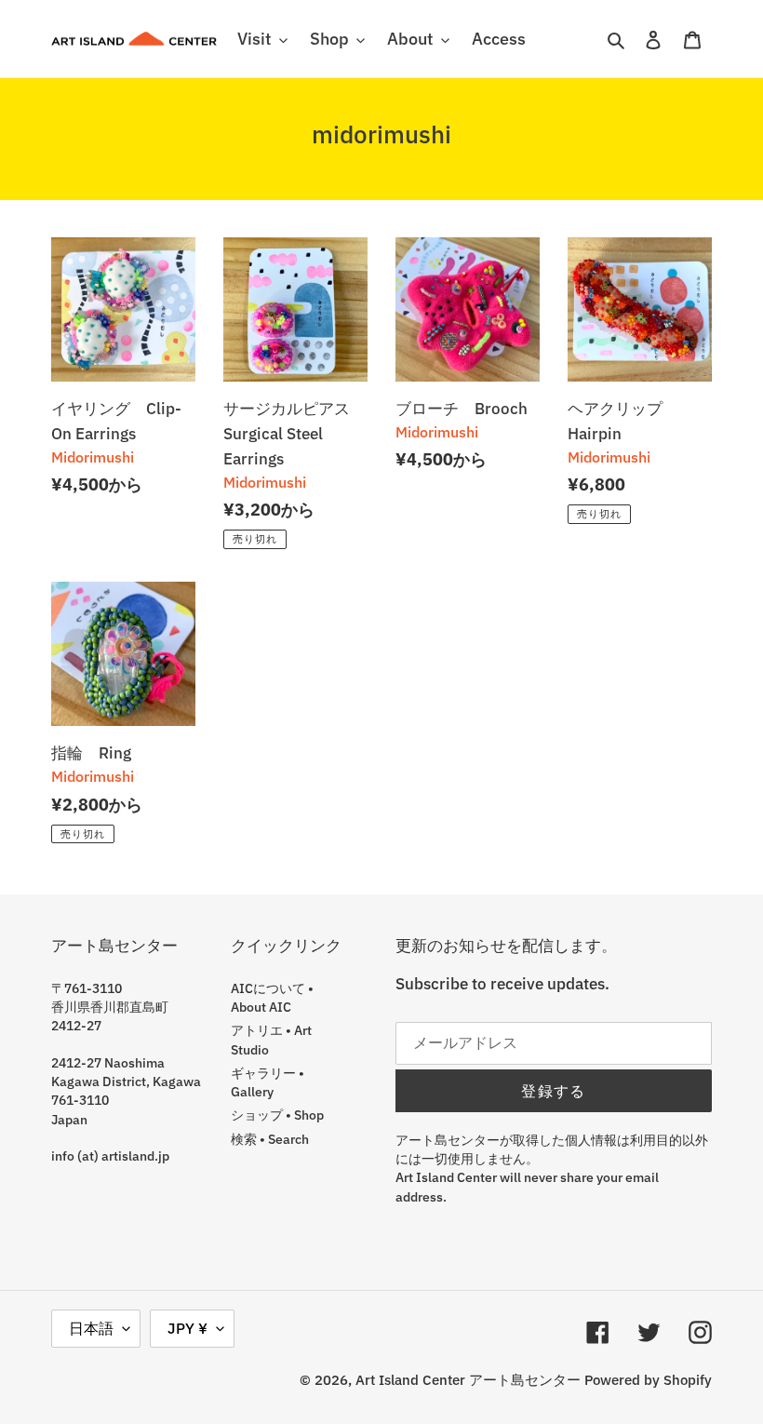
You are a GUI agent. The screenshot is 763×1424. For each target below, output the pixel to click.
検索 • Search (270, 1139)
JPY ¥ (187, 1328)
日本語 (91, 1328)
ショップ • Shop (277, 1115)
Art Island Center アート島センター (468, 1380)
